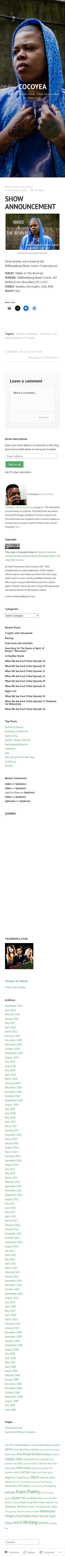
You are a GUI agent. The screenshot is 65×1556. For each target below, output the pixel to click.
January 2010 (12, 1328)
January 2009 (12, 1379)
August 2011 (12, 1246)
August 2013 (12, 1164)
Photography (50, 1486)
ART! (7, 1445)
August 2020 (12, 1057)
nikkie (8, 186)
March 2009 (11, 1371)
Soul (56, 1502)
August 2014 (12, 1147)
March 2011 (11, 1267)
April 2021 (10, 1027)
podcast (10, 1492)
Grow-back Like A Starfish (19, 643)
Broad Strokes (32, 1454)
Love (33, 1472)
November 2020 (13, 1044)
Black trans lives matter (49, 1449)
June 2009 (10, 1358)
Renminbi (48, 1498)
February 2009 (12, 1375)
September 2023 (14, 1005)
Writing (30, 1522)
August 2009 (12, 1349)
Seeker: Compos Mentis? (18, 740)
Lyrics (50, 1472)
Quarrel (8, 1498)
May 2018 (10, 1117)
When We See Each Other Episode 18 (25, 696)
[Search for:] (22, 1541)
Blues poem (10, 1454)
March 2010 (11, 1319)
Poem (21, 1492)
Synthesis (10, 748)
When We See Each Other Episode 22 (25, 671)
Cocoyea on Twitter (16, 981)
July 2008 (10, 1405)
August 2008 (12, 1401)
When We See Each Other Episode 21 (25, 676)
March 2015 (11, 1139)
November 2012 (13, 1190)
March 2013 (11, 1177)
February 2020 (12, 1083)
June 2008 (10, 1409)
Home (50, 1463)
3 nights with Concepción (18, 633)
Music (30, 186)
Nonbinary (11, 1485)
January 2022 (12, 1018)
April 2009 (10, 1366)
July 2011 (10, 1250)
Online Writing (37, 1486)
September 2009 (14, 1345)
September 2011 (14, 1242)
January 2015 (12, 1143)
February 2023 (12, 1014)
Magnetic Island (14, 1477)
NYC (54, 333)
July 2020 (10, 1061)
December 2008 (13, 1383)
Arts (12, 1445)
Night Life (10, 691)
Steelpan (30, 337)
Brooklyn (21, 333)
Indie (54, 1463)
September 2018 (14, 1100)
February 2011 (12, 1272)
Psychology (49, 1493)
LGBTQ (16, 1472)
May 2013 (10, 1173)
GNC (20, 1463)
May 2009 (10, 1362)
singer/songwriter (29, 1502)
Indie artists (10, 1468)
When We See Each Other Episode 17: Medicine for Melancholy (30, 703)
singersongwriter (14, 337)
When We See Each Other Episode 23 (25, 666)
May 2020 (10, 1070)
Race (28, 1498)
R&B (23, 1498)
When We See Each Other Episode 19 (25, 686)
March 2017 (11, 1126)
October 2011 (12, 1237)
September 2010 (14, 1293)
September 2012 (14, 1194)
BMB (19, 1454)
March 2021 (11, 1031)
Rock (54, 1498)
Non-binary (46, 1481)
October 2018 (12, 1096)
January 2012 (12, 1229)
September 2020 (14, 1053)
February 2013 (12, 1181)
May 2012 (10, 1212)
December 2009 (13, 1332)
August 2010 (12, 1297)
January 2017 (12, 1130)
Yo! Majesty (52, 1523)
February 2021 (12, 1036)
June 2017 (10, 1121)
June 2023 (10, 1010)
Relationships (36, 1498)
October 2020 (12, 1048)
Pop (42, 1492)
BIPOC (9, 1449)
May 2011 (10, 1259)
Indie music (20, 186)
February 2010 (12, 1323)
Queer (16, 1498)
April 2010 (10, 1315)
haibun (35, 1463)
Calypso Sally (14, 1459)
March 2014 (11, 1151)
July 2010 (10, 1302)
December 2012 (13, 1186)
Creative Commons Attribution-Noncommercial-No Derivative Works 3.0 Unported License (32, 556)
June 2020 (10, 1066)
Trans (54, 1506)
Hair (7, 753)
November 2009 (13, 1336)
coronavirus (29, 1459)
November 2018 (13, 1091)
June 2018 (10, 1113)
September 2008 (14, 1396)
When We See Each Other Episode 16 (25, 709)
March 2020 (11, 1078)
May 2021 (10, 1023)
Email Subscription (16, 439)
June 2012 (10, 1207)
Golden (9, 765)
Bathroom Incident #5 (16, 731)
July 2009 (10, 1353)
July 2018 (10, 1109)
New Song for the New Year (20, 757)
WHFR (17, 1522)
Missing (9, 638)
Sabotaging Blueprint (16, 744)
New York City (18, 1482)
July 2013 (10, 1169)
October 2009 (12, 1341)
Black (16, 1449)
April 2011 (10, 1263)
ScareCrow (10, 761)
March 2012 (11, 1220)
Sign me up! (14, 464)
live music (45, 333)
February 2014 (12, 1156)
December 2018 (13, 1087)
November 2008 (13, 1388)
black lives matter (28, 1449)
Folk (15, 1463)
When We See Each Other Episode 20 (25, 681)
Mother (27, 1477)
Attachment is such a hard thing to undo (37, 1445)
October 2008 (12, 1392)
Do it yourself (43, 1459)
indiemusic (32, 333)
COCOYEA (32, 86)
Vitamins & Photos (32, 1511)
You (6, 1528)
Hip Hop (43, 1463)
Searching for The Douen (43, 357)
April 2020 (10, 1074)
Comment (43, 417)
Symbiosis (20, 783)
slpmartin (10, 801)
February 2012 (12, 1225)
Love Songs (42, 1472)
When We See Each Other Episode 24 (25, 661)
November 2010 (13, 1285)
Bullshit (55, 1454)
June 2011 (10, 1255)
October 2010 (12, 1289)
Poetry (33, 1491)
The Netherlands (42, 1506)
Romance (9, 1502)
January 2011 (12, 1276)
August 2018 (12, 1104)
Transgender (10, 1511)
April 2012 (10, 1216)
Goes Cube (27, 1463)
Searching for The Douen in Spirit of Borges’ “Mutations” (24, 649)
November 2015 (13, 1134)
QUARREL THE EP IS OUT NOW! (25, 351)
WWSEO (43, 1523)
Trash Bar (20, 1511)
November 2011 (13, 1233)
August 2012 (12, 1199)
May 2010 (10, 1310)
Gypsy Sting (11, 735)
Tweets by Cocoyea (15, 987)
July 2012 (10, 1203)
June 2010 (10, 1306)
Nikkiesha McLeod (32, 1482)
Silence (16, 1502)
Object (27, 1485)
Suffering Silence (14, 727)
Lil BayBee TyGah (14, 656)
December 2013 (13, 1160)
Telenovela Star (13, 1427)
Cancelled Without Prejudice (20, 1432)
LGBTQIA (25, 1472)
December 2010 (13, 1280)
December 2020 (13, 1040)
